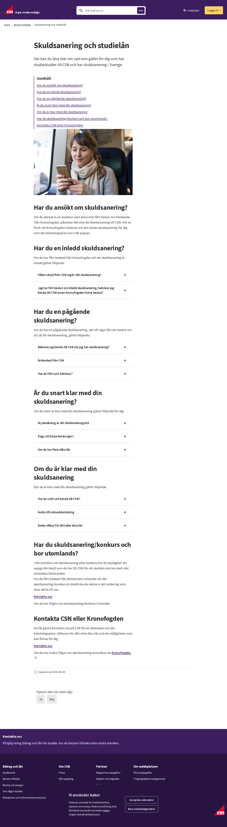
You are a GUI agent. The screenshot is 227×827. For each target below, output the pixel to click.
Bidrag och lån (13, 766)
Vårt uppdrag (66, 778)
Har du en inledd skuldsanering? (59, 92)
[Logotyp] (219, 810)
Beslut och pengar (13, 785)
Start (7, 24)
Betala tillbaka (22, 24)
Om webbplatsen (145, 766)
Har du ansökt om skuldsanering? (60, 85)
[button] (83, 274)
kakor (106, 810)
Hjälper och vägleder (107, 778)
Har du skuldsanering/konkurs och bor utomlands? (72, 118)
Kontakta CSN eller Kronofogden (60, 125)
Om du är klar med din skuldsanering (62, 112)
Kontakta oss (43, 596)
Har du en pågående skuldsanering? (61, 98)
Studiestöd (9, 772)
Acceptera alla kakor (142, 800)
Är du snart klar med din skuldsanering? (64, 105)
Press (62, 772)
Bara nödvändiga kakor (141, 809)
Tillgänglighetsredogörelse (149, 778)
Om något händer (13, 791)
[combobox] (111, 10)
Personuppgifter (142, 772)
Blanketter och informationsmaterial (24, 797)
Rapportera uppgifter (108, 772)
